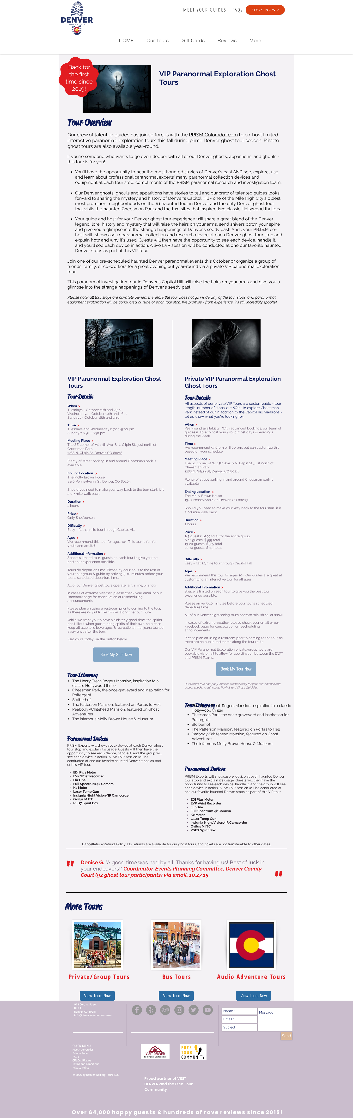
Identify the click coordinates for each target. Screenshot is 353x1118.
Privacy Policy (81, 1067)
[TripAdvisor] (165, 1010)
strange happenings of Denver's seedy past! (147, 287)
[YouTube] (208, 1010)
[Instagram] (179, 1010)
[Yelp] (151, 1010)
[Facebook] (137, 1010)
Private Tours (80, 1053)
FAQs (76, 1056)
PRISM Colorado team (213, 135)
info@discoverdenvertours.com (93, 1015)
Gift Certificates (82, 1060)
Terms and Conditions (86, 1064)
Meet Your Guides (83, 1049)
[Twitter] (194, 1010)
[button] (265, 10)
